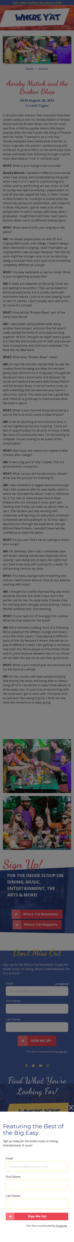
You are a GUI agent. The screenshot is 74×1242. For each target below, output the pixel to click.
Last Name (13, 1196)
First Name (13, 1177)
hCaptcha (61, 1225)
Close (71, 1109)
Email (9, 1158)
